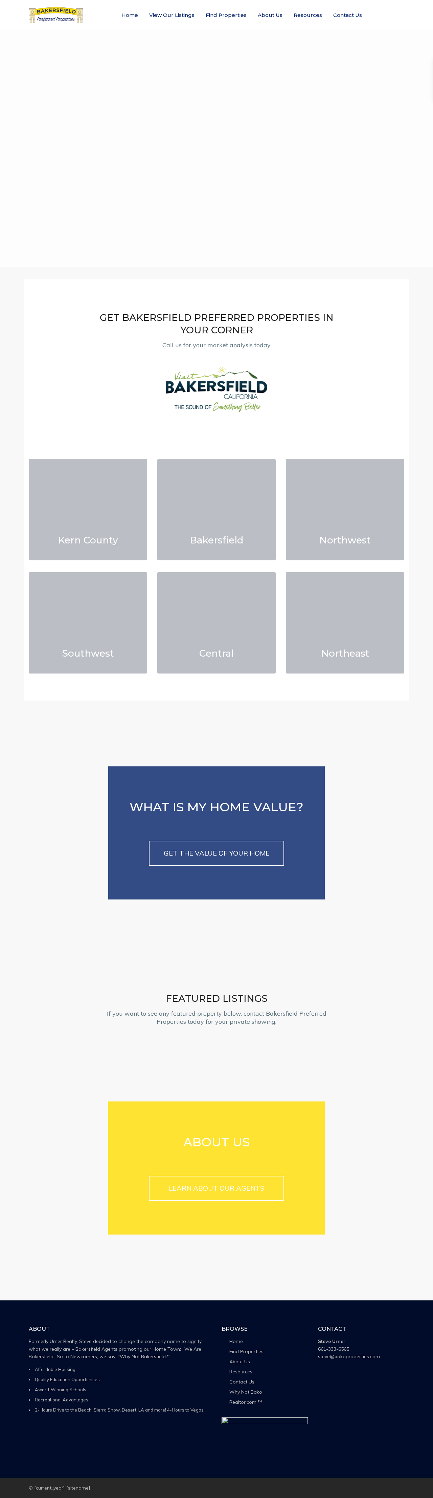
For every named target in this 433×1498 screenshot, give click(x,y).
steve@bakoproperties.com (349, 1356)
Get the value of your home (217, 853)
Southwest (88, 653)
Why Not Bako (245, 1392)
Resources (308, 15)
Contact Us (347, 15)
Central (216, 653)
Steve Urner (331, 1341)
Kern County (88, 540)
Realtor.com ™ (245, 1402)
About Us (270, 15)
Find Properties (226, 15)
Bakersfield (216, 540)
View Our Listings (172, 15)
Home (129, 15)
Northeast (345, 653)
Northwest (345, 540)
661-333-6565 (333, 1349)
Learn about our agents (216, 1188)
